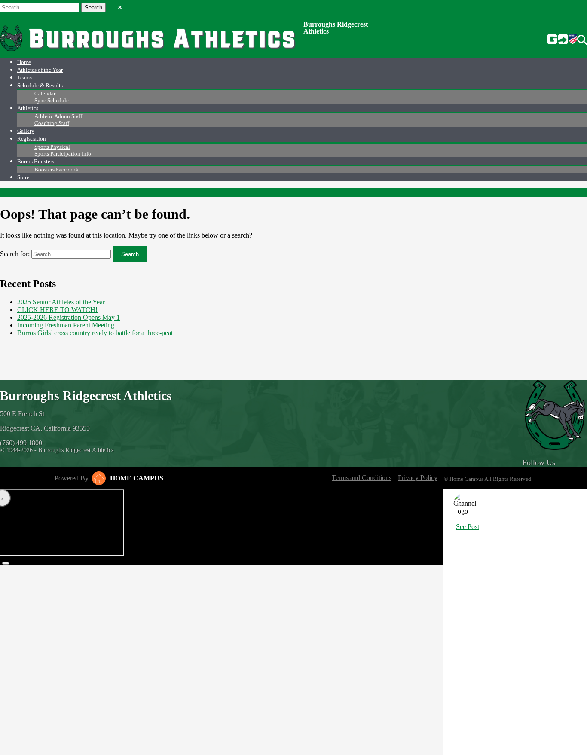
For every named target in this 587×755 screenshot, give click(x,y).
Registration (31, 138)
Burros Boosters (35, 161)
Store (23, 177)
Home (24, 62)
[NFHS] (572, 40)
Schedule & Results (40, 85)
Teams (24, 77)
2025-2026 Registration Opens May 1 (68, 317)
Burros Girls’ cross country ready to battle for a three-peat (95, 332)
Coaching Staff (51, 123)
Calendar (44, 93)
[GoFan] (557, 40)
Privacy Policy (417, 477)
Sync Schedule (51, 100)
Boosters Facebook (56, 169)
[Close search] (120, 5)
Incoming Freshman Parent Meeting (65, 325)
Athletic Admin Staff (58, 116)
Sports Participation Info (62, 153)
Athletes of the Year (40, 70)
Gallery (25, 131)
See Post (467, 526)
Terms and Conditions (361, 477)
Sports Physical (52, 147)
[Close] (460, 504)
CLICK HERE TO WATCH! (57, 309)
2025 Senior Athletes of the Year (61, 302)
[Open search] (582, 40)
